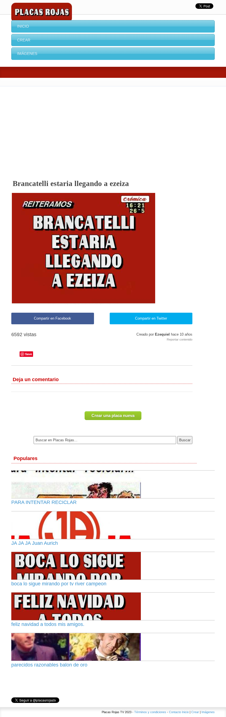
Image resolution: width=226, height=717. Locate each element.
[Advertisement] (113, 127)
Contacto (175, 712)
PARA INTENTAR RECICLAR (44, 502)
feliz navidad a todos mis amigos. (47, 624)
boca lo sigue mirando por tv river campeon (58, 583)
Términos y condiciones (150, 712)
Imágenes (27, 53)
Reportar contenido (179, 339)
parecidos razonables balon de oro (49, 665)
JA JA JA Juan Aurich (34, 543)
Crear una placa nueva (113, 415)
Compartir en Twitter (151, 318)
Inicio (23, 26)
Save (28, 354)
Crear (23, 40)
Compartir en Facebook (52, 318)
